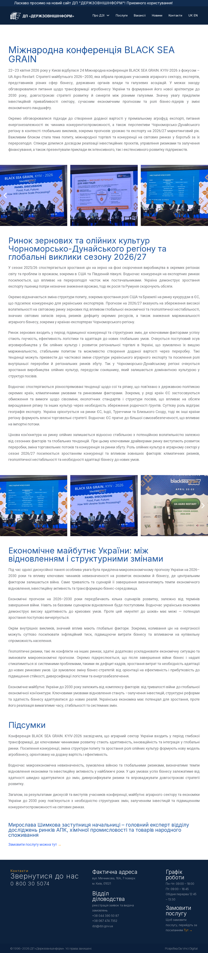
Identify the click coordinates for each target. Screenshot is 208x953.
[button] (96, 222)
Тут (186, 930)
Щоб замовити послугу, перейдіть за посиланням (181, 925)
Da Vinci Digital (188, 948)
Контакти (175, 15)
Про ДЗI (98, 15)
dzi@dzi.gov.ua (102, 926)
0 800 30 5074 (30, 884)
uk (190, 15)
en (196, 15)
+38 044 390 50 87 (105, 916)
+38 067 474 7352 (104, 921)
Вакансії (140, 15)
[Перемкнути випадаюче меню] (107, 15)
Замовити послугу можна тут (33, 844)
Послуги (122, 15)
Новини (157, 15)
